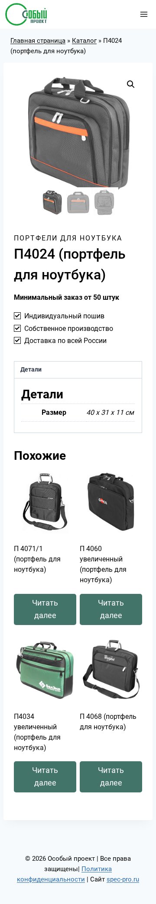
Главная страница (37, 41)
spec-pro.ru (123, 879)
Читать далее (45, 609)
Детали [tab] (31, 369)
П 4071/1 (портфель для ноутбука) (37, 559)
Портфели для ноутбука (68, 238)
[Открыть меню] (144, 14)
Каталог (84, 41)
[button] (131, 84)
